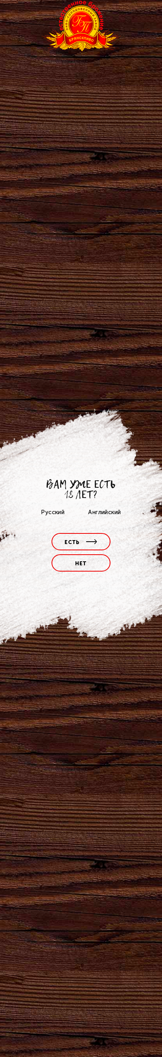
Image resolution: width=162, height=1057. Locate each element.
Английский (104, 512)
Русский (52, 512)
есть (72, 542)
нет (81, 563)
